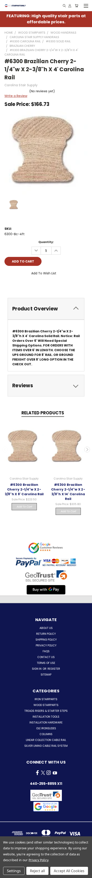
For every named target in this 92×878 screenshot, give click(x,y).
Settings (14, 870)
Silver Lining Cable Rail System (46, 746)
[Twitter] (30, 286)
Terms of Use (46, 663)
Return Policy (46, 634)
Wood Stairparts (46, 705)
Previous (5, 449)
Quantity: (46, 242)
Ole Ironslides (46, 728)
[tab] (46, 309)
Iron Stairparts (46, 699)
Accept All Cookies (69, 870)
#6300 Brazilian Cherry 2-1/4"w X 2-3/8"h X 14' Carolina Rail (68, 491)
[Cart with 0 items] (76, 6)
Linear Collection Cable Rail (46, 740)
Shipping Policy (46, 639)
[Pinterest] (38, 286)
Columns (46, 734)
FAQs (46, 651)
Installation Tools (46, 717)
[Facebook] (8, 286)
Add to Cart (24, 506)
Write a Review (15, 96)
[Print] (23, 286)
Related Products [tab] (42, 413)
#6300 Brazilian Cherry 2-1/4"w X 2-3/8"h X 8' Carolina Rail (24, 489)
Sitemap (46, 674)
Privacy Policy (46, 645)
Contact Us (46, 657)
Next (87, 449)
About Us (46, 628)
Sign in (37, 669)
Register (54, 669)
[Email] (15, 286)
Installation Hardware (46, 722)
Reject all (37, 870)
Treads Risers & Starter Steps (46, 711)
